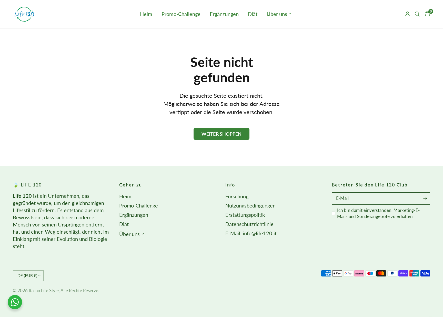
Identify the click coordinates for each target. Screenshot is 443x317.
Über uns (277, 14)
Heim (146, 14)
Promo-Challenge (181, 14)
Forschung (236, 196)
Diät (252, 14)
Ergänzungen (224, 14)
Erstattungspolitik (245, 215)
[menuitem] (146, 14)
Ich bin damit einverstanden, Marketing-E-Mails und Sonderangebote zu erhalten (378, 213)
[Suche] (417, 14)
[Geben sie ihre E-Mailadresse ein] (425, 198)
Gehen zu (130, 184)
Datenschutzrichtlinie (249, 224)
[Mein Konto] (407, 14)
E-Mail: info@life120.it (251, 233)
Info (230, 184)
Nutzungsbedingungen (250, 206)
